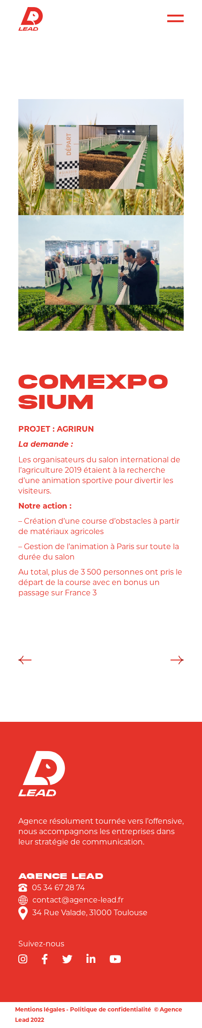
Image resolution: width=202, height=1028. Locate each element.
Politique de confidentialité (110, 1009)
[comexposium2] (101, 273)
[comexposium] (101, 157)
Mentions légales (40, 1009)
